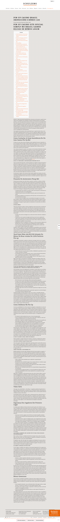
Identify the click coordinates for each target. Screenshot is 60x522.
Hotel (20, 8)
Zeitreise (40, 8)
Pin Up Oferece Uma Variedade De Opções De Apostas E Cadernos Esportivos (22, 112)
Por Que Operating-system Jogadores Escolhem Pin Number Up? (22, 86)
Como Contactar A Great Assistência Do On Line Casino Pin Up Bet (22, 35)
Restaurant (24, 8)
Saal (28, 8)
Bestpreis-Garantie (54, 512)
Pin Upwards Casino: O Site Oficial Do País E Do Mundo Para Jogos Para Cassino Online (22, 90)
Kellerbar (31, 8)
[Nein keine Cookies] (58, 519)
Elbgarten (36, 8)
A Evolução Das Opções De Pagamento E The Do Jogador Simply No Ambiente (22, 96)
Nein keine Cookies (31, 520)
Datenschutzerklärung (39, 520)
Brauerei (16, 8)
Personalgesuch (50, 8)
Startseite (7, 8)
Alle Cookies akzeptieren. (21, 520)
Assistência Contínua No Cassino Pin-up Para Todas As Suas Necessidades (22, 64)
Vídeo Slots (18, 59)
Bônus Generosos (19, 69)
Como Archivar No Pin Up (21, 53)
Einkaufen (44, 8)
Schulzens (12, 8)
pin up (33, 159)
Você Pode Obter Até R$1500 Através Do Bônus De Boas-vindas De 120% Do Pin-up (22, 45)
